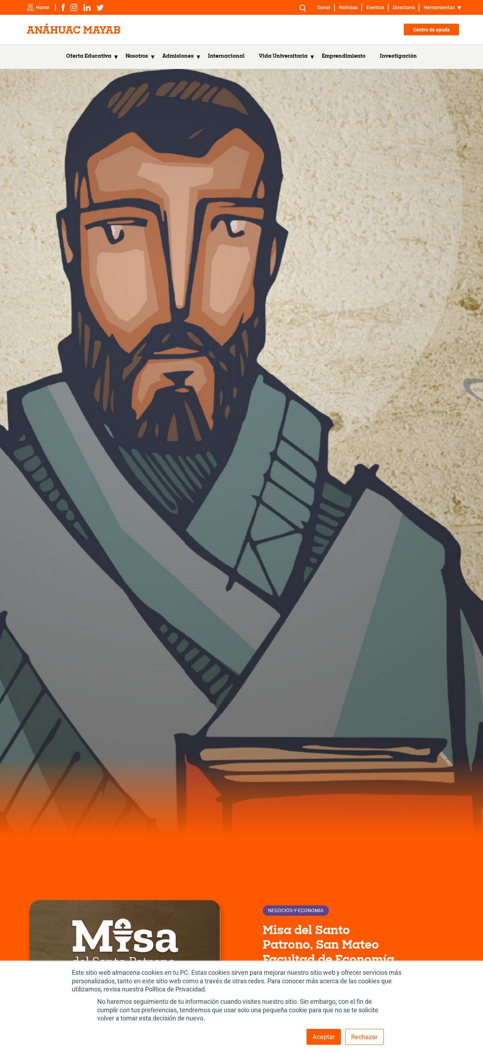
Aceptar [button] (324, 1037)
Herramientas (439, 7)
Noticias (348, 7)
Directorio (404, 7)
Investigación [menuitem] (398, 56)
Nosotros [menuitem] (137, 56)
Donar (324, 7)
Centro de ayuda (431, 30)
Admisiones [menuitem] (178, 56)
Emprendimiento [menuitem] (344, 56)
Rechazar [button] (364, 1037)
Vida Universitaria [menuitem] (283, 56)
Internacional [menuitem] (226, 56)
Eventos (375, 7)
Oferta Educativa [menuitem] (88, 56)
